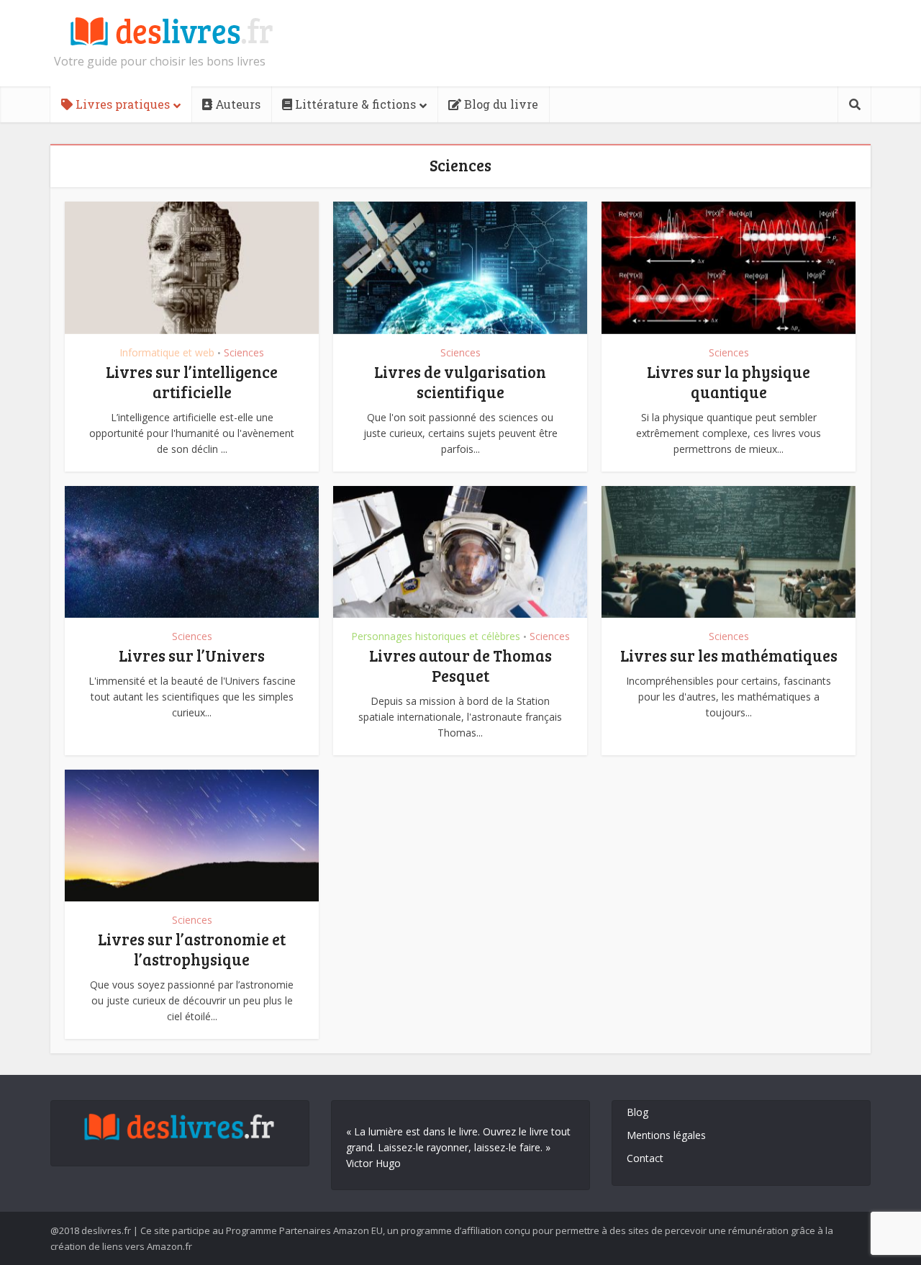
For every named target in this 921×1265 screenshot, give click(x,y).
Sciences (244, 352)
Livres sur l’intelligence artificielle (192, 381)
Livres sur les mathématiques (729, 655)
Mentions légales (666, 1135)
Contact (645, 1158)
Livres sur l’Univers (192, 655)
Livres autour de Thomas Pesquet (460, 665)
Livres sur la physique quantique (728, 381)
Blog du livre (499, 104)
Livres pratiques (121, 104)
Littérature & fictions (354, 104)
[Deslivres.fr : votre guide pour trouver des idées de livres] (165, 32)
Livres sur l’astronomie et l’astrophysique (192, 949)
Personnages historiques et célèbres (435, 636)
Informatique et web (166, 352)
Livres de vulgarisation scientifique (460, 381)
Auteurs (236, 104)
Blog (637, 1112)
